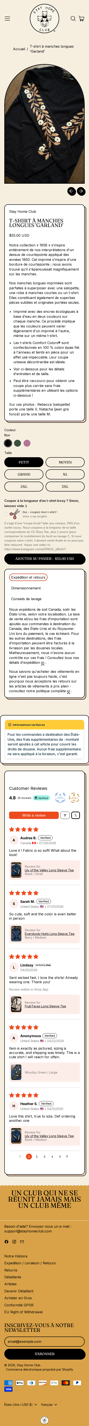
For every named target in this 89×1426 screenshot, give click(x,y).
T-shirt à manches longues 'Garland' (52, 48)
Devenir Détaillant (18, 1291)
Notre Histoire (15, 1256)
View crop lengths (34, 516)
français (47, 1404)
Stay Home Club (22, 211)
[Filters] (65, 815)
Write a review (34, 815)
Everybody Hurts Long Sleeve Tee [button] (50, 934)
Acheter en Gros (18, 1298)
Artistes (10, 1284)
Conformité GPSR (18, 1305)
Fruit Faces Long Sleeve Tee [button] (45, 1006)
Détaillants (12, 1277)
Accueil (19, 49)
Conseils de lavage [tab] (26, 599)
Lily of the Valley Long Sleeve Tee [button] (49, 870)
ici (42, 662)
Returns (10, 1270)
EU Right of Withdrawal (23, 1312)
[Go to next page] (68, 1157)
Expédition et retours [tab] (28, 577)
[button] (73, 19)
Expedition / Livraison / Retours (30, 1263)
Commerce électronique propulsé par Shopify (39, 1369)
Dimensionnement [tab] (26, 588)
